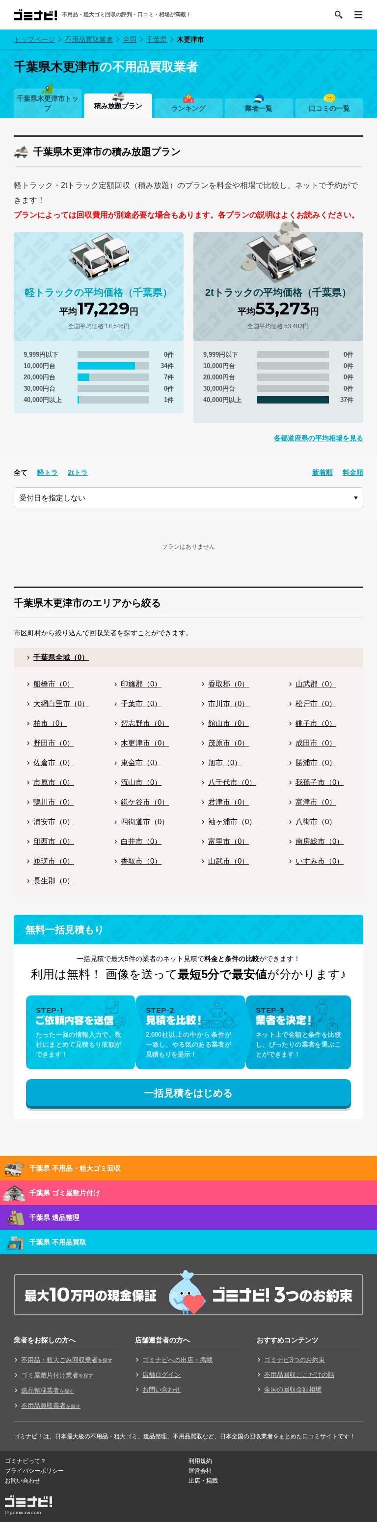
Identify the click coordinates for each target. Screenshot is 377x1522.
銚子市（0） (316, 723)
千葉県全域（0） (61, 657)
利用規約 (200, 1461)
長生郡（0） (53, 880)
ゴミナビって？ (25, 1461)
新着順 (322, 472)
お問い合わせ (161, 1389)
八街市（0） (316, 821)
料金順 (353, 472)
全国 (129, 39)
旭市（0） (225, 762)
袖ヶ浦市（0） (232, 821)
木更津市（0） (145, 743)
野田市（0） (53, 743)
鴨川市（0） (53, 802)
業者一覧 (258, 108)
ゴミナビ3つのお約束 (294, 1360)
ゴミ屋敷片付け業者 (57, 1375)
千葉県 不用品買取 (57, 1242)
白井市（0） (141, 841)
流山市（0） (141, 782)
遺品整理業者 (47, 1390)
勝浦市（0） (316, 762)
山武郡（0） (316, 684)
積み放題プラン (118, 106)
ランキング (188, 108)
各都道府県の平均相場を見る (318, 438)
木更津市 (190, 39)
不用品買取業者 (89, 39)
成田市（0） (316, 743)
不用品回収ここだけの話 (299, 1374)
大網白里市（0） (61, 703)
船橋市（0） (53, 684)
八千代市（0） (232, 782)
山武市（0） (228, 861)
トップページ (34, 39)
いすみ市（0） (320, 861)
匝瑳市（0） (53, 861)
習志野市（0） (145, 723)
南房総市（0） (320, 841)
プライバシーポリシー (34, 1470)
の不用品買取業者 (106, 66)
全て (20, 472)
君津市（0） (228, 802)
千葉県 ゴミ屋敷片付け (64, 1193)
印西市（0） (53, 841)
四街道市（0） (145, 821)
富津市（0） (316, 802)
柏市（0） (50, 723)
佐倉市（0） (53, 762)
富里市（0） (228, 841)
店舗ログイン (161, 1374)
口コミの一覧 (329, 108)
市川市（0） (228, 703)
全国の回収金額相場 (293, 1389)
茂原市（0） (228, 743)
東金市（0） (141, 762)
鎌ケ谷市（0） (145, 802)
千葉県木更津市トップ (48, 103)
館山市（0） (228, 723)
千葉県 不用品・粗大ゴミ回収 (75, 1168)
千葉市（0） (141, 703)
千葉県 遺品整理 (54, 1217)
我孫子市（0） (320, 782)
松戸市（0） (316, 703)
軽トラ (47, 472)
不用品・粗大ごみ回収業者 (66, 1360)
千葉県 (156, 39)
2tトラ (78, 472)
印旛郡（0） (141, 684)
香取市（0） (141, 861)
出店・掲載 (203, 1480)
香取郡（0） (228, 684)
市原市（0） (53, 782)
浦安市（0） (53, 821)
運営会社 (200, 1470)
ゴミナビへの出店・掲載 (177, 1360)
